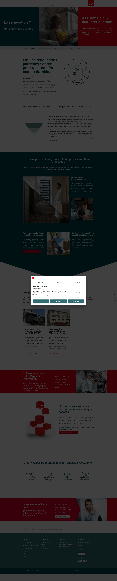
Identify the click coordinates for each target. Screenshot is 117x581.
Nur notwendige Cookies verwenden (41, 301)
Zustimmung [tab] (40, 282)
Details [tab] (58, 282)
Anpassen (58, 301)
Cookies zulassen (76, 301)
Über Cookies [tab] (77, 282)
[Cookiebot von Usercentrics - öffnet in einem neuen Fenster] (79, 278)
